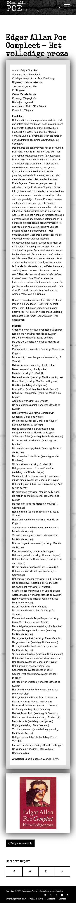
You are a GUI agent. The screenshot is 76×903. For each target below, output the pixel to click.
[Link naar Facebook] (51, 894)
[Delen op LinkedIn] (62, 871)
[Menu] (65, 6)
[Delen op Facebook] (14, 871)
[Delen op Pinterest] (46, 871)
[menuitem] (56, 6)
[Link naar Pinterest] (56, 894)
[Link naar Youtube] (62, 894)
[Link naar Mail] (67, 894)
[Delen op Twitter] (30, 871)
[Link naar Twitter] (45, 894)
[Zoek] (56, 6)
